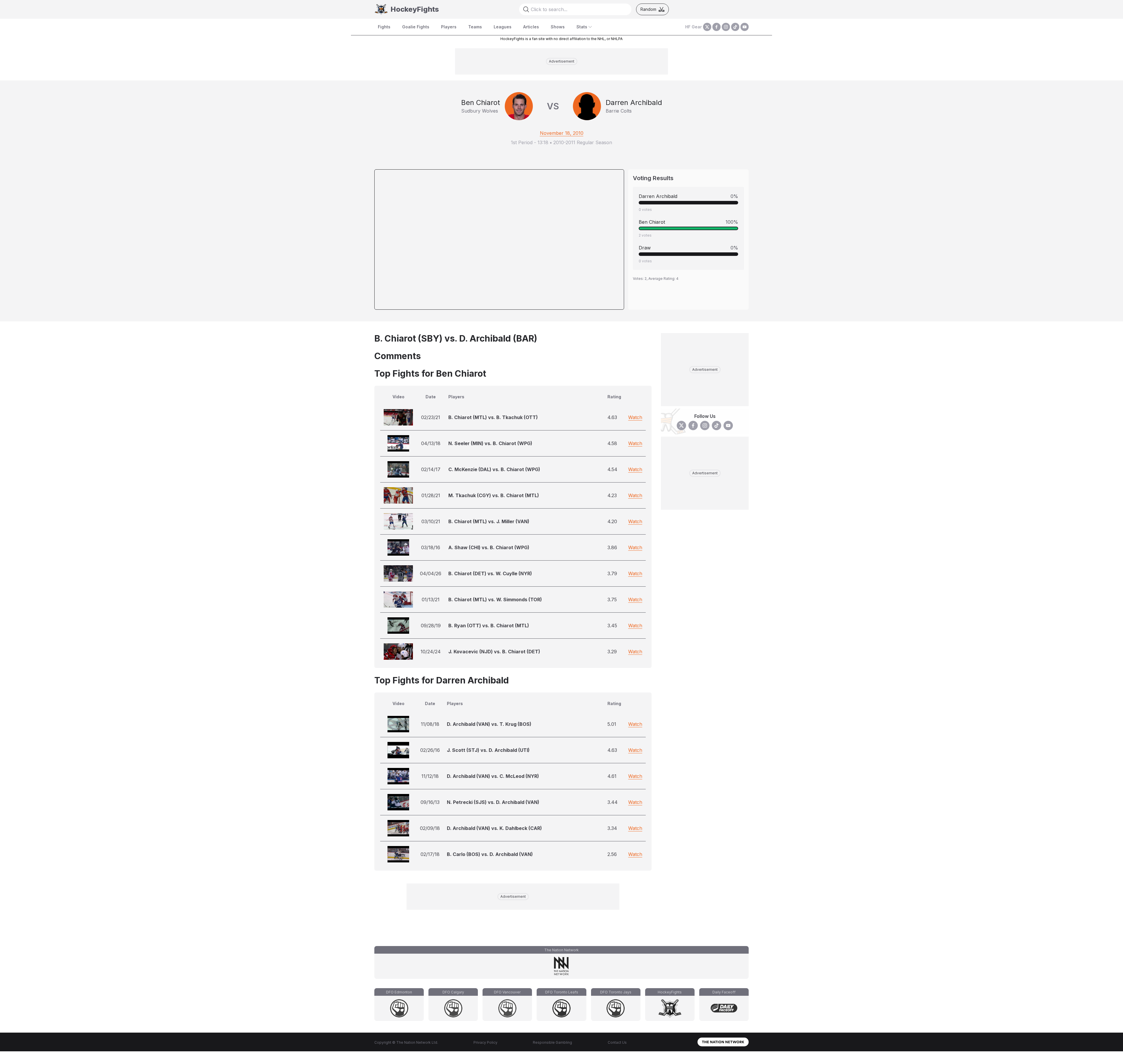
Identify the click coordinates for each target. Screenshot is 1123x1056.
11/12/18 (430, 776)
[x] (707, 27)
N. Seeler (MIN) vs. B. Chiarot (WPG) (490, 443)
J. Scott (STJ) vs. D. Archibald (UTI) (488, 750)
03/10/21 (430, 521)
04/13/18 (430, 443)
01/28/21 (430, 495)
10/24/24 (431, 651)
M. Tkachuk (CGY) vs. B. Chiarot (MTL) (493, 495)
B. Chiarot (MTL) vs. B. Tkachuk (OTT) (493, 417)
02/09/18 (430, 828)
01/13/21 (431, 599)
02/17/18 (430, 854)
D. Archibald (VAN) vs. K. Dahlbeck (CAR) (494, 828)
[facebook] (716, 27)
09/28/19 (431, 625)
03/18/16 (430, 547)
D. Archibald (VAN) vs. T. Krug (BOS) (489, 724)
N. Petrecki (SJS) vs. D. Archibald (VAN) (493, 802)
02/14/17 (430, 469)
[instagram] (726, 27)
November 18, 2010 (561, 133)
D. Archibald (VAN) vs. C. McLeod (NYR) (493, 776)
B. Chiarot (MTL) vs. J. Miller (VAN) (488, 521)
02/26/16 (430, 750)
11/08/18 (430, 724)
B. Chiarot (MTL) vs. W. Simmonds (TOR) (495, 599)
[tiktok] (735, 27)
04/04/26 (430, 573)
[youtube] (744, 27)
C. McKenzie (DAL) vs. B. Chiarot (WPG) (494, 469)
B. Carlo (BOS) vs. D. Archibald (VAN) (490, 854)
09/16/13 (430, 802)
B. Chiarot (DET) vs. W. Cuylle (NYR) (490, 573)
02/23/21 (430, 417)
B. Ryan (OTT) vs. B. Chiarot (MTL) (488, 625)
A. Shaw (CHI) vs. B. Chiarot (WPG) (488, 547)
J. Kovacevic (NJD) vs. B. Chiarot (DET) (494, 651)
